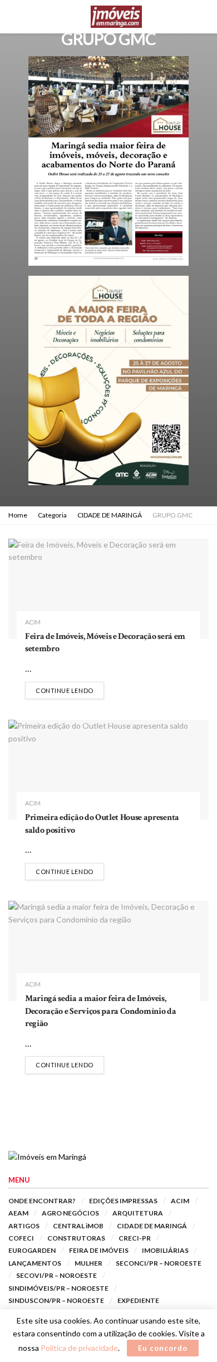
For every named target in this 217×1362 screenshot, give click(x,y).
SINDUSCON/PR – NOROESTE (56, 1300)
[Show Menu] (13, 16)
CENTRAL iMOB (78, 1226)
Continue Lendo (70, 690)
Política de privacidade (79, 1348)
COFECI (21, 1238)
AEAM (18, 1213)
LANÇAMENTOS (34, 1263)
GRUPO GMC (172, 515)
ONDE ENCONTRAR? (42, 1201)
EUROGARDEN (32, 1250)
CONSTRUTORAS (76, 1238)
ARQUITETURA (137, 1213)
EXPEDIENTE (138, 1300)
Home (17, 515)
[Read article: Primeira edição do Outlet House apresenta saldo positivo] (108, 770)
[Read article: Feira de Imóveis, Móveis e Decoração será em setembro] (108, 589)
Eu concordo (163, 1348)
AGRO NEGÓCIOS (70, 1213)
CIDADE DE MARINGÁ (109, 515)
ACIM (33, 622)
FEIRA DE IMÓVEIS (99, 1250)
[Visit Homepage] (116, 17)
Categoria (52, 515)
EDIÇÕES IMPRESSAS (123, 1201)
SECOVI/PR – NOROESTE (56, 1275)
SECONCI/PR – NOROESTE (158, 1263)
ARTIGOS (24, 1226)
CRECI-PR (135, 1238)
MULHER (88, 1263)
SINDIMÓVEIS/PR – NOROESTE (58, 1288)
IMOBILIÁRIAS (165, 1250)
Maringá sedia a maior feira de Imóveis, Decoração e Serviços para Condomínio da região (100, 1011)
